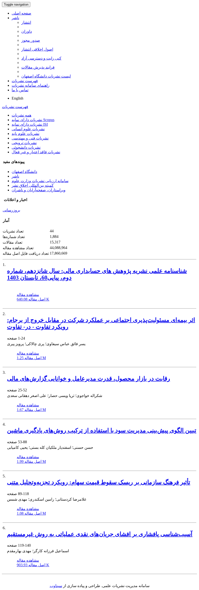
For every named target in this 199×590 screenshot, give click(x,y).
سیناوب (56, 586)
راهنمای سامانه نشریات (31, 85)
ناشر (15, 18)
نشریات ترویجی (24, 143)
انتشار (26, 22)
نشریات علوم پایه (25, 134)
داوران (26, 31)
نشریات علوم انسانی (28, 129)
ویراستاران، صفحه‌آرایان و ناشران (39, 190)
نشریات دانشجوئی (26, 147)
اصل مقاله (33, 299)
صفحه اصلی (21, 13)
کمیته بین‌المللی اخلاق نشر (33, 185)
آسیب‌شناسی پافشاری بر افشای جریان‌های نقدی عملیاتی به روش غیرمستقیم (99, 534)
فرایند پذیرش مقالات (38, 67)
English (17, 98)
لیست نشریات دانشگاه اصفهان (46, 76)
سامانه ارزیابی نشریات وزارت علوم (40, 181)
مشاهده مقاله (28, 295)
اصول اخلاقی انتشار (37, 49)
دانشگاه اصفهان (24, 172)
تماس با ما (20, 90)
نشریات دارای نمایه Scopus (33, 120)
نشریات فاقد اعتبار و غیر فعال (36, 152)
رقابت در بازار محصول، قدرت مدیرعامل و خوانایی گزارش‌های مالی (88, 378)
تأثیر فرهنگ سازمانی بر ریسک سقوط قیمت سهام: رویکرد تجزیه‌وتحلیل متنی (98, 482)
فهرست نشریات (25, 81)
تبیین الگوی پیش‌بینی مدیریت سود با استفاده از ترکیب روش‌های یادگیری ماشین (101, 430)
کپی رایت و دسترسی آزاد (41, 58)
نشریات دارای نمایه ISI (30, 124)
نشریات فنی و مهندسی (30, 138)
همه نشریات (21, 115)
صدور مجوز (30, 40)
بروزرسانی (11, 210)
